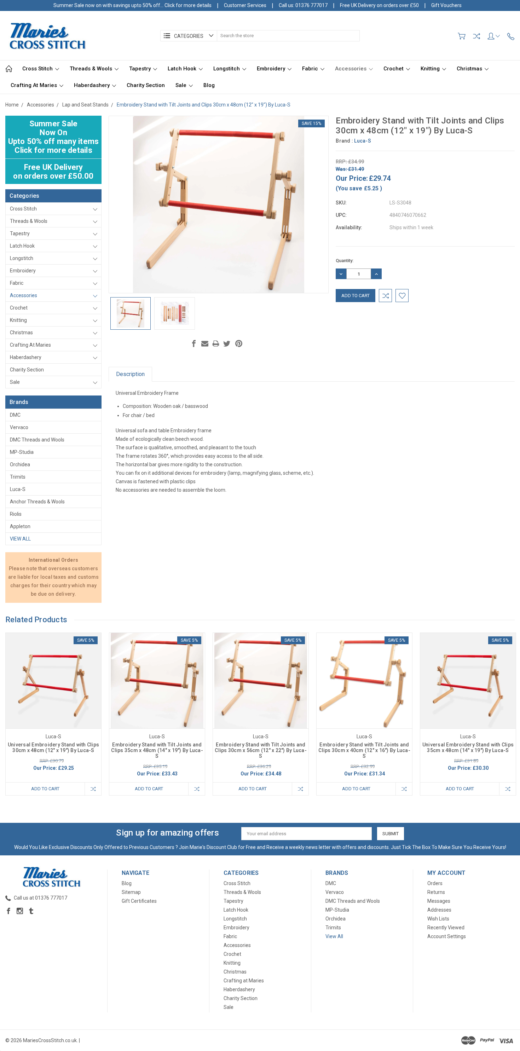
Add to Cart (45, 788)
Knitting (431, 68)
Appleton (20, 526)
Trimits (17, 477)
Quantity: (344, 260)
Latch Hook (183, 68)
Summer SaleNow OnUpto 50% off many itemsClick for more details (53, 137)
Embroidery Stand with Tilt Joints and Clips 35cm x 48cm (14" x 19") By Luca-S (157, 750)
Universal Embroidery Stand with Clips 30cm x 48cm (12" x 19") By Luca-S (53, 747)
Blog (209, 85)
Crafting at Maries (34, 85)
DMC (15, 415)
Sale (181, 85)
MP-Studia (22, 452)
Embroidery (272, 68)
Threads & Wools (92, 68)
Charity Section (146, 85)
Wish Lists (438, 919)
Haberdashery (92, 85)
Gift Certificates (139, 901)
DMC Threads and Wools (37, 440)
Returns (436, 892)
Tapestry (140, 68)
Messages (438, 901)
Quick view (53, 700)
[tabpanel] (53, 714)
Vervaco (19, 427)
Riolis (16, 514)
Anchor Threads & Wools (37, 501)
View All (20, 539)
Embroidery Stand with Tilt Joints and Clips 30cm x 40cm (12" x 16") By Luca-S (364, 750)
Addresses (439, 910)
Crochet (394, 68)
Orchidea (20, 464)
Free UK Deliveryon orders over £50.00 (53, 171)
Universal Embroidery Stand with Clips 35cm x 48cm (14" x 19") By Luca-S (468, 747)
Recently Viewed (445, 927)
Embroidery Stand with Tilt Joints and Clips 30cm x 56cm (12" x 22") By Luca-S (261, 750)
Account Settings (446, 936)
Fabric (310, 68)
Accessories (351, 68)
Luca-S (17, 489)
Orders (435, 883)
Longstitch (227, 68)
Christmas (470, 68)
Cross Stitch (38, 68)
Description (130, 374)
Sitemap (131, 892)
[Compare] (476, 36)
